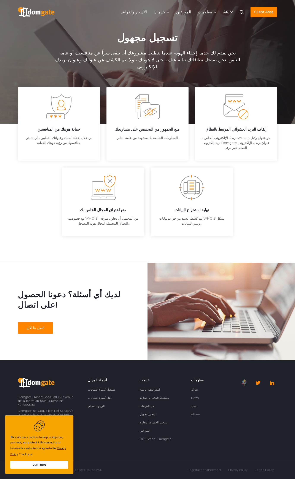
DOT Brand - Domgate (155, 439)
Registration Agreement (204, 469)
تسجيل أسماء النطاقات (101, 389)
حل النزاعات (147, 406)
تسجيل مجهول (148, 414)
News (195, 397)
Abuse (195, 414)
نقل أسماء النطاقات (99, 397)
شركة (194, 389)
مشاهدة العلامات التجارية (154, 397)
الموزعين (145, 430)
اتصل (194, 406)
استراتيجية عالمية (150, 389)
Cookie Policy (264, 469)
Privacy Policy (237, 469)
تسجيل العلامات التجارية (154, 422)
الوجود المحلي (96, 406)
